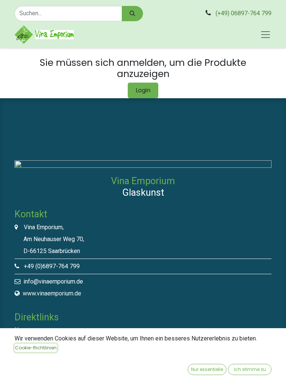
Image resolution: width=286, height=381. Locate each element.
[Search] (132, 13)
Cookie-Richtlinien (36, 348)
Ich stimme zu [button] (250, 369)
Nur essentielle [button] (207, 369)
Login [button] (143, 90)
